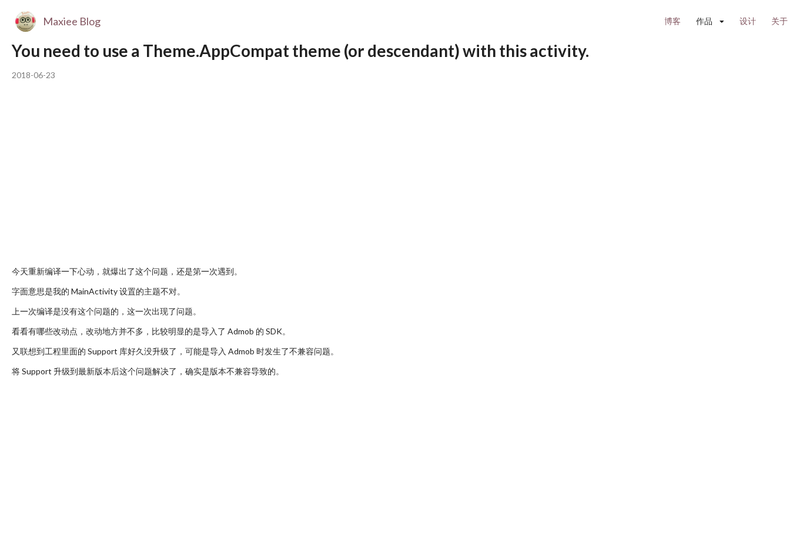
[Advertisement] (226, 175)
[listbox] (710, 21)
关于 (779, 21)
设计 (748, 21)
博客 (672, 21)
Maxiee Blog (72, 21)
